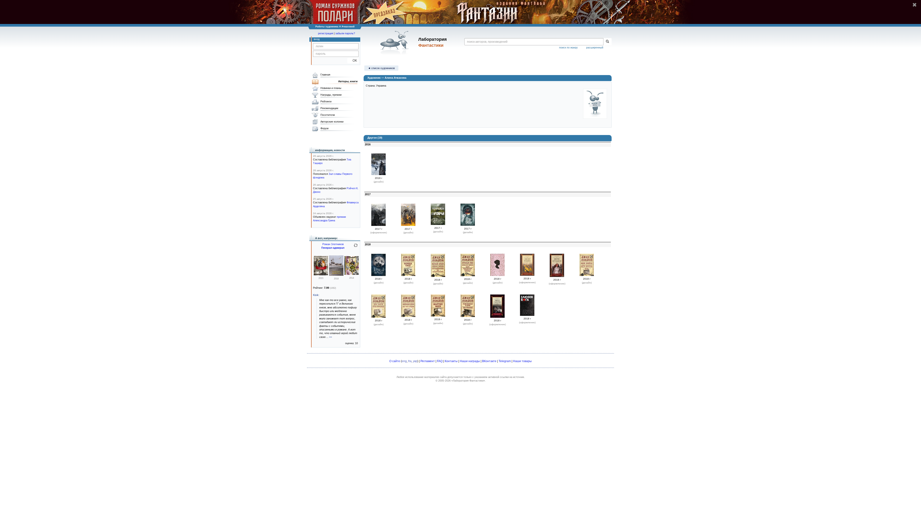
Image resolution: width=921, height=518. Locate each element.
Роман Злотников (333, 244)
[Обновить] (356, 247)
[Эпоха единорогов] (408, 225)
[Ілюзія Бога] (527, 314)
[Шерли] (497, 275)
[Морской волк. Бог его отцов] (408, 316)
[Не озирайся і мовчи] (438, 224)
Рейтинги (325, 101)
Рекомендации (329, 108)
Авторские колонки (331, 121)
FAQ (440, 361)
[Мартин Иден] (438, 315)
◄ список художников (381, 68)
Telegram (505, 361)
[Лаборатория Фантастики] (395, 42)
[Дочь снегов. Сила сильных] (378, 316)
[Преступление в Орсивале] (497, 316)
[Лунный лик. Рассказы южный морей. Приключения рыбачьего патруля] (467, 275)
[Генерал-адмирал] (321, 274)
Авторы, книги (348, 81)
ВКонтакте (489, 361)
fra (410, 361)
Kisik (316, 295)
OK (353, 60)
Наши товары (522, 361)
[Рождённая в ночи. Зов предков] (467, 316)
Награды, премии (331, 94)
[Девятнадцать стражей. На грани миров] (378, 225)
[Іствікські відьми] (378, 275)
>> (330, 337)
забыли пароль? (345, 33)
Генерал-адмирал (332, 247)
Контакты (451, 361)
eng (404, 361)
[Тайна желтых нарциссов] (527, 274)
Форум (324, 128)
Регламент (427, 361)
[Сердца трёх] (408, 275)
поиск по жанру (568, 47)
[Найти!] (607, 41)
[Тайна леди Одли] (557, 276)
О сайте (394, 361)
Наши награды (470, 361)
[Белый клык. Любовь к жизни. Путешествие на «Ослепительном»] (438, 276)
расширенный (594, 47)
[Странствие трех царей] (378, 174)
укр (415, 361)
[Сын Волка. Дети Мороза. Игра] (586, 275)
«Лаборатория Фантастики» (468, 380)
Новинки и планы (330, 88)
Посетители (327, 114)
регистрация (325, 33)
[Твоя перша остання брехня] (467, 224)
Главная (325, 74)
